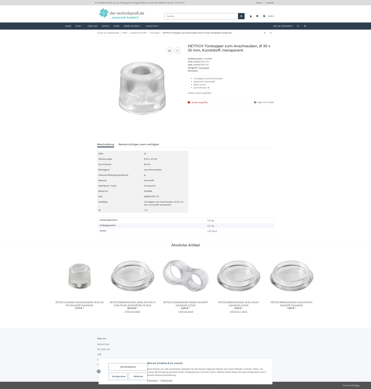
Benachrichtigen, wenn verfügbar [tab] (139, 144)
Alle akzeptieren (128, 367)
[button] (251, 16)
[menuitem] (68, 26)
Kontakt (270, 2)
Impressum (152, 380)
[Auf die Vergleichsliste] (169, 51)
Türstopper (204, 67)
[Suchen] (241, 16)
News (259, 2)
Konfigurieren (119, 376)
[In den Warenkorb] (99, 42)
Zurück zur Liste (104, 32)
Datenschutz (167, 380)
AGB (99, 354)
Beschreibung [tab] (105, 144)
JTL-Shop (355, 385)
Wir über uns (103, 349)
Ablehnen (138, 376)
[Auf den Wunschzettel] (177, 51)
